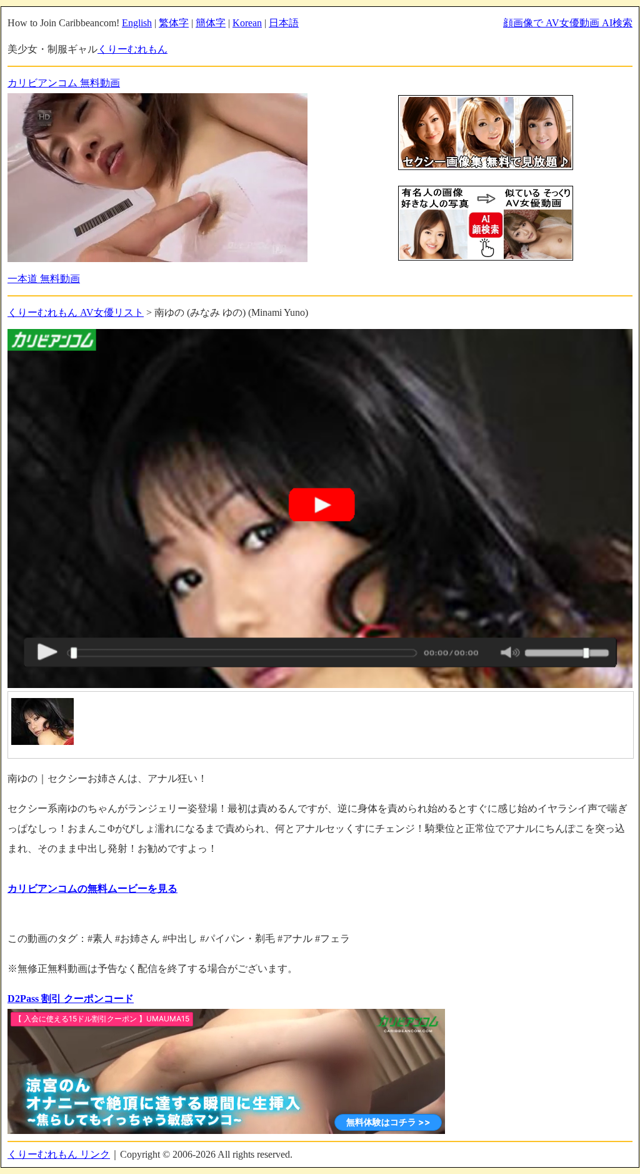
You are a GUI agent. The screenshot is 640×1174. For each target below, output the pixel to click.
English (137, 23)
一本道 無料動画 (44, 278)
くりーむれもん (133, 49)
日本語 (284, 23)
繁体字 (174, 23)
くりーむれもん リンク (59, 1154)
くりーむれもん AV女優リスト (76, 312)
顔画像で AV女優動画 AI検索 (567, 23)
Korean (247, 23)
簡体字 (211, 23)
